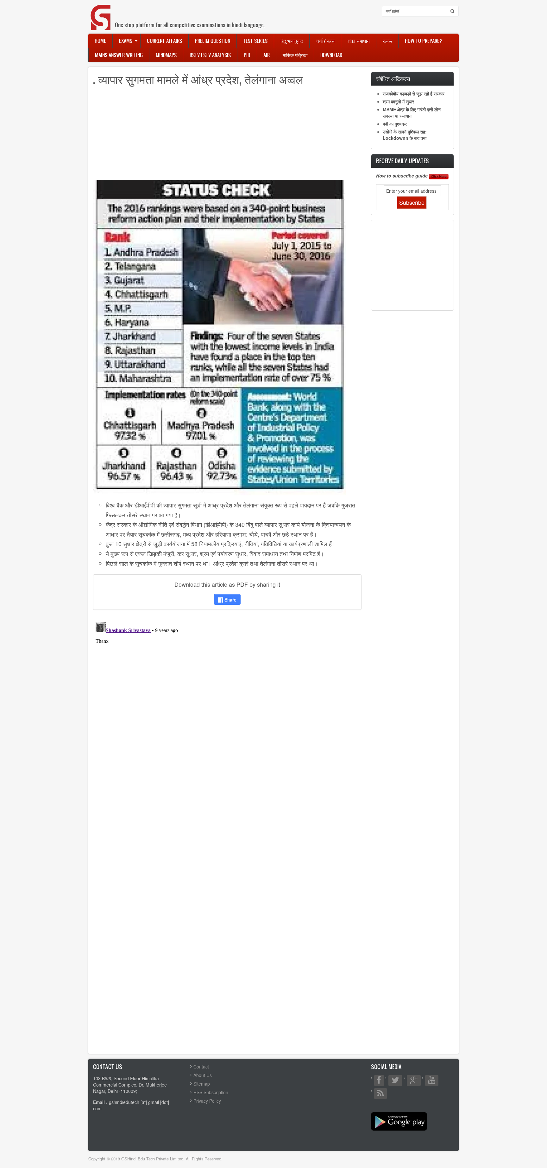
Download (331, 54)
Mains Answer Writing (119, 54)
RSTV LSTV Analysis (210, 54)
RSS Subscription (210, 1092)
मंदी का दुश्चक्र (395, 123)
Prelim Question (212, 40)
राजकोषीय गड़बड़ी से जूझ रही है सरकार (413, 93)
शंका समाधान (359, 40)
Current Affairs (164, 40)
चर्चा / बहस (325, 40)
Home (100, 40)
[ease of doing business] (219, 337)
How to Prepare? (423, 40)
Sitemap (201, 1084)
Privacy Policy (207, 1101)
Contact (201, 1066)
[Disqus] (227, 698)
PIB (247, 54)
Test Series (255, 40)
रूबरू (387, 40)
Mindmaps (166, 54)
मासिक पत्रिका (295, 54)
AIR (266, 54)
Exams (125, 40)
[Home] (101, 11)
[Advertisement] (227, 135)
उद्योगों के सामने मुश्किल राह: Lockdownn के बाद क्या (405, 134)
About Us (202, 1075)
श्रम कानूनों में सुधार (398, 101)
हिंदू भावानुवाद (291, 40)
